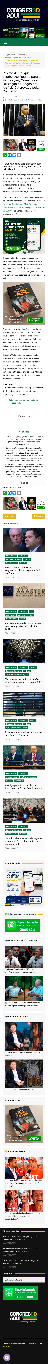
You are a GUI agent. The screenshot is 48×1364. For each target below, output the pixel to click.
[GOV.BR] (24, 887)
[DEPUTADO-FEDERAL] (24, 32)
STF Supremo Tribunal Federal (16, 728)
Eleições (33, 667)
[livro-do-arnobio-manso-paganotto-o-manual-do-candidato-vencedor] (24, 145)
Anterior (10, 516)
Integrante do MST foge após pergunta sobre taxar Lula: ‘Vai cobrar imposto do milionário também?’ (23, 1183)
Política (39, 100)
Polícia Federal (11, 619)
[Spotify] (24, 483)
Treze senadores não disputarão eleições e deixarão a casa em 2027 (20, 1262)
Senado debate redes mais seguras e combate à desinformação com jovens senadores (23, 841)
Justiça (32, 720)
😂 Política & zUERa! (15, 1151)
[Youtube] (27, 483)
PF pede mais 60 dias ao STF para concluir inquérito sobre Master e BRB (23, 626)
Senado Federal (11, 563)
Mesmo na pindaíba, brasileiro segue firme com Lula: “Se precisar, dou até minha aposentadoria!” (22, 1216)
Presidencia (19, 781)
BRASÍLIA (23, 556)
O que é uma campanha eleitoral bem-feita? (23, 1090)
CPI (31, 611)
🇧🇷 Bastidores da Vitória (17, 1016)
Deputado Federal (12, 100)
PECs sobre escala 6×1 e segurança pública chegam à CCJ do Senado (22, 570)
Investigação (10, 615)
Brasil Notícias (11, 556)
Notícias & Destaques (28, 100)
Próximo (37, 516)
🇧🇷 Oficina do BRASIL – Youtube (21, 940)
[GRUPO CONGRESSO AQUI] (24, 236)
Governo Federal (11, 777)
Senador (23, 563)
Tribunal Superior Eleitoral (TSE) (17, 675)
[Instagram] (21, 483)
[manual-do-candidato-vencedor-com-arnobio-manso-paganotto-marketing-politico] (24, 303)
